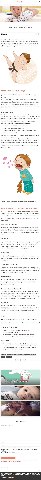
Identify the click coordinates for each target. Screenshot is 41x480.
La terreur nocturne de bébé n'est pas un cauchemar (8, 468)
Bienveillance (24, 354)
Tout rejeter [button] (4, 477)
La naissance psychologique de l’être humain (24, 347)
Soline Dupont (4, 34)
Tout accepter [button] (10, 477)
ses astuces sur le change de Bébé (23, 351)
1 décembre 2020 (20, 30)
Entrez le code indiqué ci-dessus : (8, 452)
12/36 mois (3, 354)
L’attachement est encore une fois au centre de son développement (16, 140)
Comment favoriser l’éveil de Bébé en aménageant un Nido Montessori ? (19, 334)
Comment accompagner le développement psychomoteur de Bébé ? (18, 336)
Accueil (2, 4)
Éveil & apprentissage (6, 4)
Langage (3, 356)
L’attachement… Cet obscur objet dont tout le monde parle (16, 330)
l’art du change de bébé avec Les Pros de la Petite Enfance (23, 343)
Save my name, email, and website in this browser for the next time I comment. (16, 447)
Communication (32, 354)
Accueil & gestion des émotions (13, 354)
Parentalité (8, 356)
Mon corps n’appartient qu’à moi (10, 332)
